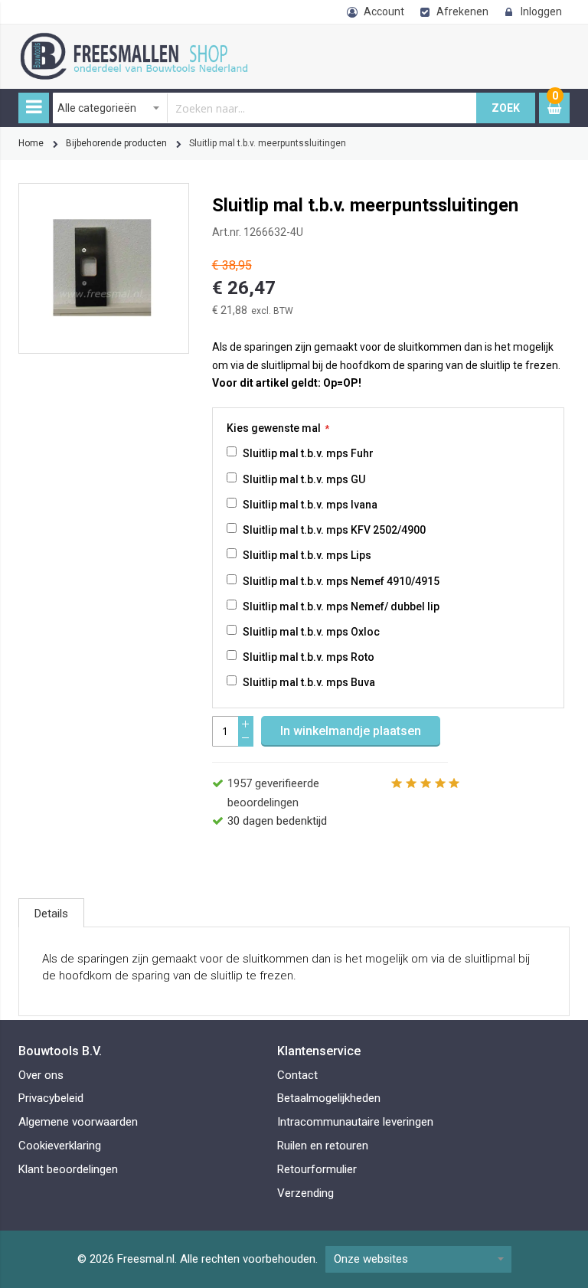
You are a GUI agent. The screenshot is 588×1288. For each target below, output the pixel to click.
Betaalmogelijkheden (329, 1098)
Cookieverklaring (59, 1145)
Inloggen (541, 11)
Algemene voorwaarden (78, 1122)
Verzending (305, 1193)
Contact (297, 1075)
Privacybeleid (50, 1098)
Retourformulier (317, 1169)
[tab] (51, 912)
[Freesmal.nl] (152, 40)
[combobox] (265, 108)
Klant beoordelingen (68, 1169)
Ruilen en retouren (322, 1145)
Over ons (41, 1075)
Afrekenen (462, 11)
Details (51, 913)
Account (384, 11)
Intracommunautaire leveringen (355, 1122)
